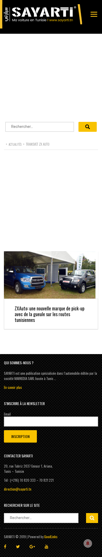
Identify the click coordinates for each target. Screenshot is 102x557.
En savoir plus (13, 387)
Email (7, 414)
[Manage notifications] (88, 543)
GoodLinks (51, 536)
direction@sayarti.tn (17, 489)
